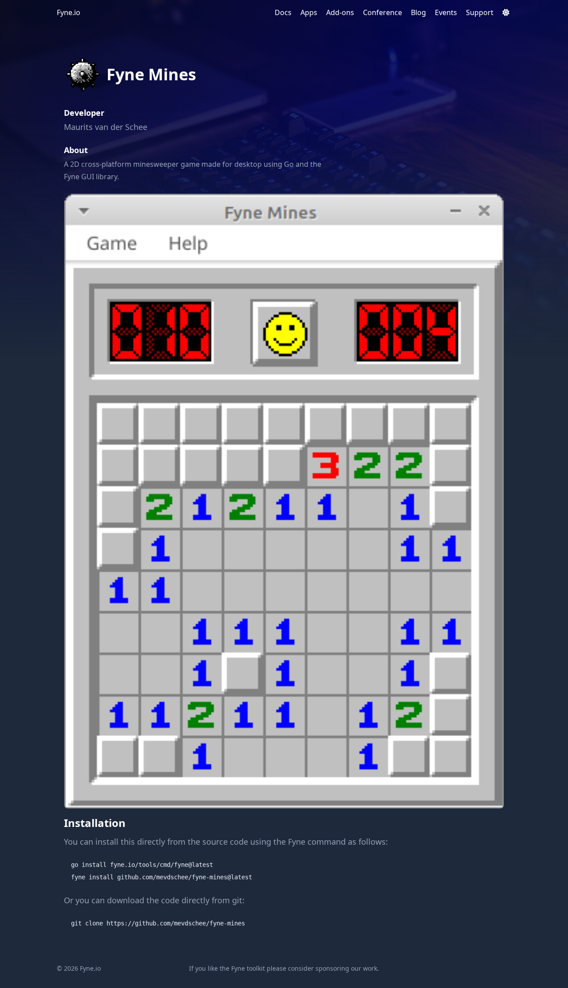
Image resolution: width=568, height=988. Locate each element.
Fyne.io (68, 12)
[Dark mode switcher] (505, 12)
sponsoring (332, 968)
